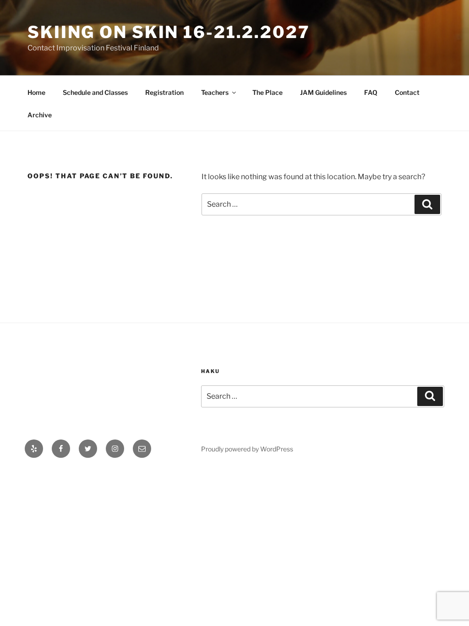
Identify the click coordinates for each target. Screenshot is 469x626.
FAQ (370, 92)
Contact (407, 92)
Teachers (215, 92)
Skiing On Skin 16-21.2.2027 (168, 32)
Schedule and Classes (95, 92)
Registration (164, 92)
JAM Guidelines (323, 92)
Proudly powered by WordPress (247, 449)
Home (36, 92)
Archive (39, 115)
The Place (267, 92)
